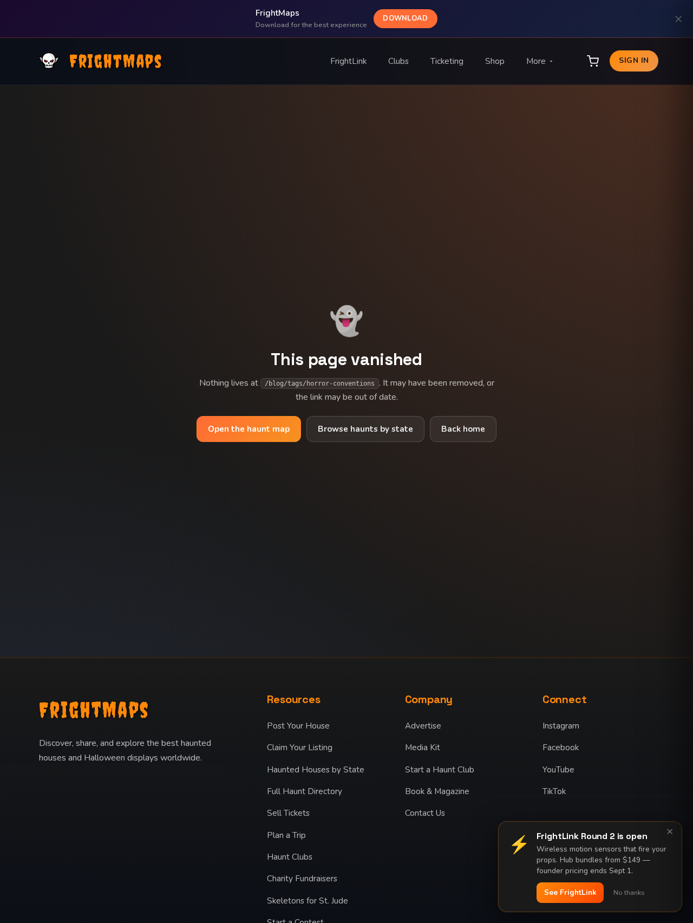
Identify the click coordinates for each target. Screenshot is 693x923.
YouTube (558, 769)
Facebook (560, 747)
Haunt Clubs (289, 856)
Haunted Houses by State (315, 769)
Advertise (423, 725)
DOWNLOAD (405, 18)
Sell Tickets (288, 813)
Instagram (560, 725)
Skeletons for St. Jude (307, 900)
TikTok (554, 791)
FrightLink (348, 61)
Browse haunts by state (365, 429)
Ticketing (446, 61)
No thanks (629, 893)
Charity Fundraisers (302, 878)
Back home (463, 429)
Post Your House (298, 725)
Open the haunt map (249, 429)
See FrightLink (570, 892)
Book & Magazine (437, 791)
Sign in (634, 60)
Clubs (398, 61)
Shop (495, 61)
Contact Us (425, 813)
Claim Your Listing (299, 747)
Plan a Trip (286, 835)
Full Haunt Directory (304, 791)
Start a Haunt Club (439, 769)
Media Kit (422, 747)
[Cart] (593, 61)
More (536, 61)
